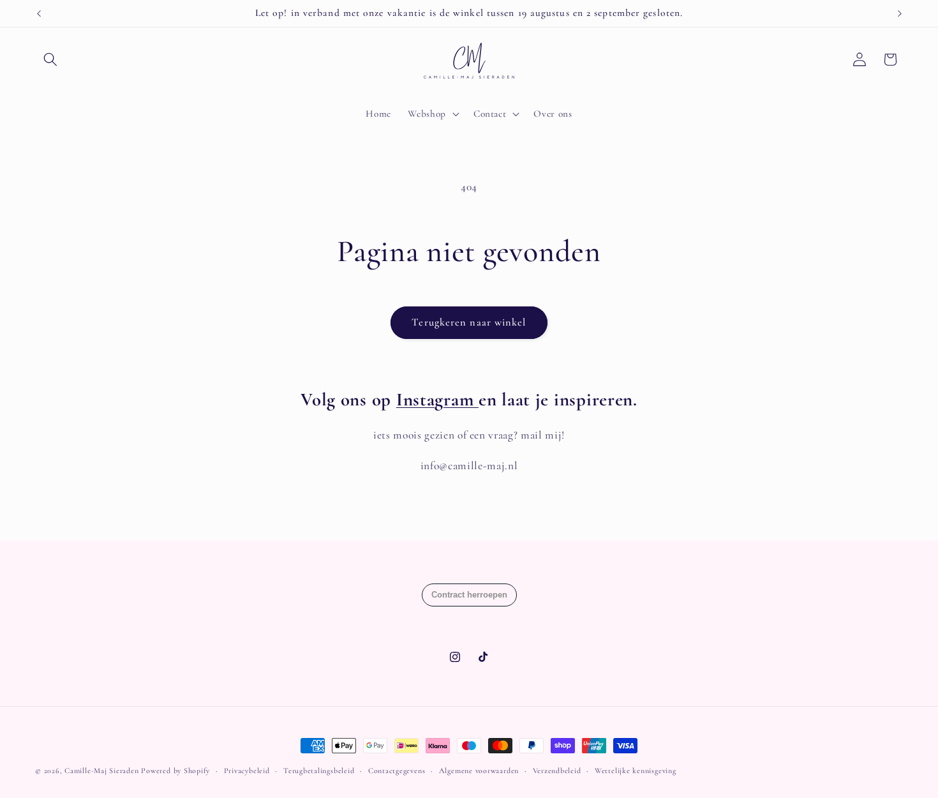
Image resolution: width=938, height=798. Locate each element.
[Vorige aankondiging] (39, 13)
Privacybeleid (247, 770)
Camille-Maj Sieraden (101, 770)
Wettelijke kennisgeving (635, 770)
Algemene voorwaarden (479, 770)
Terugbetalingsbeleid (318, 770)
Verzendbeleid (557, 770)
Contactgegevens (397, 770)
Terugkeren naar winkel (469, 322)
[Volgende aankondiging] (900, 13)
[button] (50, 59)
